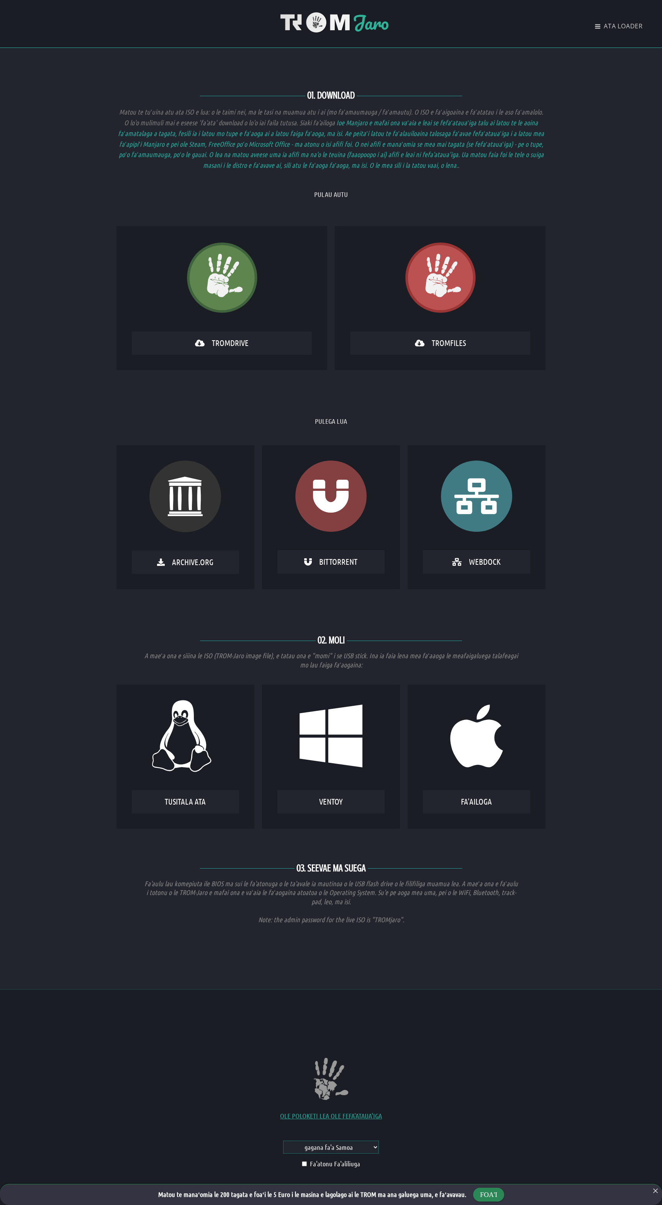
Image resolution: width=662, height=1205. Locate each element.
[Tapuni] (655, 1190)
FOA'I (488, 1194)
